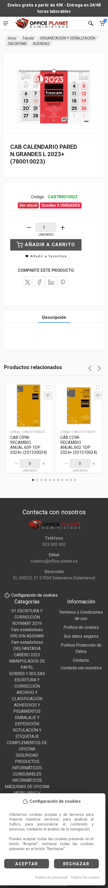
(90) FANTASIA (27, 648)
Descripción (54, 317)
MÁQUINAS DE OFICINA (27, 786)
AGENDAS (41, 44)
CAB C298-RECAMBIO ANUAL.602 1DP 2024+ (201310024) (78, 445)
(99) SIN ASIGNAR (27, 636)
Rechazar (76, 863)
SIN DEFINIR (17, 44)
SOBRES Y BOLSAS (27, 673)
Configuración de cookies (34, 595)
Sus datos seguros (81, 636)
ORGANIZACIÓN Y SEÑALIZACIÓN (67, 38)
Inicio (12, 38)
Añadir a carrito (50, 244)
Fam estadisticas (27, 629)
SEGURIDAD (27, 755)
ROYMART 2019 (27, 623)
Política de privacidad (51, 877)
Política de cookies (85, 877)
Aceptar (26, 863)
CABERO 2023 (27, 654)
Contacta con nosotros (81, 667)
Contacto (81, 660)
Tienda (28, 38)
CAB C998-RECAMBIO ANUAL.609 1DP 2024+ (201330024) (28, 445)
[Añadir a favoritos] (48, 395)
